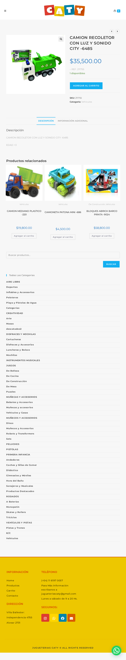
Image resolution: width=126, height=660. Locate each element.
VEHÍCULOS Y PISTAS (19, 522)
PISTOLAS (12, 449)
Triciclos (11, 517)
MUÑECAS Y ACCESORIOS (21, 397)
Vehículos (87, 101)
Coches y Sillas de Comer (21, 465)
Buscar (111, 264)
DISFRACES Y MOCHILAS (21, 334)
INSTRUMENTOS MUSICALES (23, 360)
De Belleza (12, 370)
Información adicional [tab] (73, 121)
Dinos (9, 423)
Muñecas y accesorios (19, 407)
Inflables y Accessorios (20, 292)
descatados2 (14, 329)
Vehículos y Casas (17, 412)
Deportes (12, 287)
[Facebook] (63, 618)
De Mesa (11, 386)
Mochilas (11, 355)
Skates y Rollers (16, 512)
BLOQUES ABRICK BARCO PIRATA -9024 (101, 213)
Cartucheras (13, 339)
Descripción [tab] (46, 121)
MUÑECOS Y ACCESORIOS (21, 418)
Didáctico (12, 470)
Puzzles (10, 391)
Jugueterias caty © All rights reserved (63, 647)
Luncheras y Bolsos (18, 349)
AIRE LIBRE (13, 281)
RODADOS (12, 496)
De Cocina (12, 376)
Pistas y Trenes (15, 527)
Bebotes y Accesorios (19, 402)
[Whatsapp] (54, 618)
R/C (8, 533)
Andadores (12, 459)
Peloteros (12, 297)
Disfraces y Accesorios (20, 344)
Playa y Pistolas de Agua (21, 302)
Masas (10, 323)
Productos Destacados (20, 491)
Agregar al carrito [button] (24, 236)
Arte (8, 318)
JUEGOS (11, 365)
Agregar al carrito (86, 85)
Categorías (12, 308)
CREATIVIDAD (14, 313)
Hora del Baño (15, 480)
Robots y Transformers (20, 433)
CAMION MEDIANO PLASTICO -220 (24, 213)
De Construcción (97, 204)
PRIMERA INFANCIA (18, 454)
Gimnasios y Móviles (18, 475)
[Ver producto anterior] (111, 31)
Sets (8, 438)
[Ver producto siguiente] (117, 31)
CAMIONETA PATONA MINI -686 (63, 212)
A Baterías (12, 501)
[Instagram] (45, 618)
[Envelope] (71, 618)
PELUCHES (12, 444)
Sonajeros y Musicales (19, 486)
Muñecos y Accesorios (19, 428)
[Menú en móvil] (5, 10)
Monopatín (12, 507)
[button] (61, 39)
